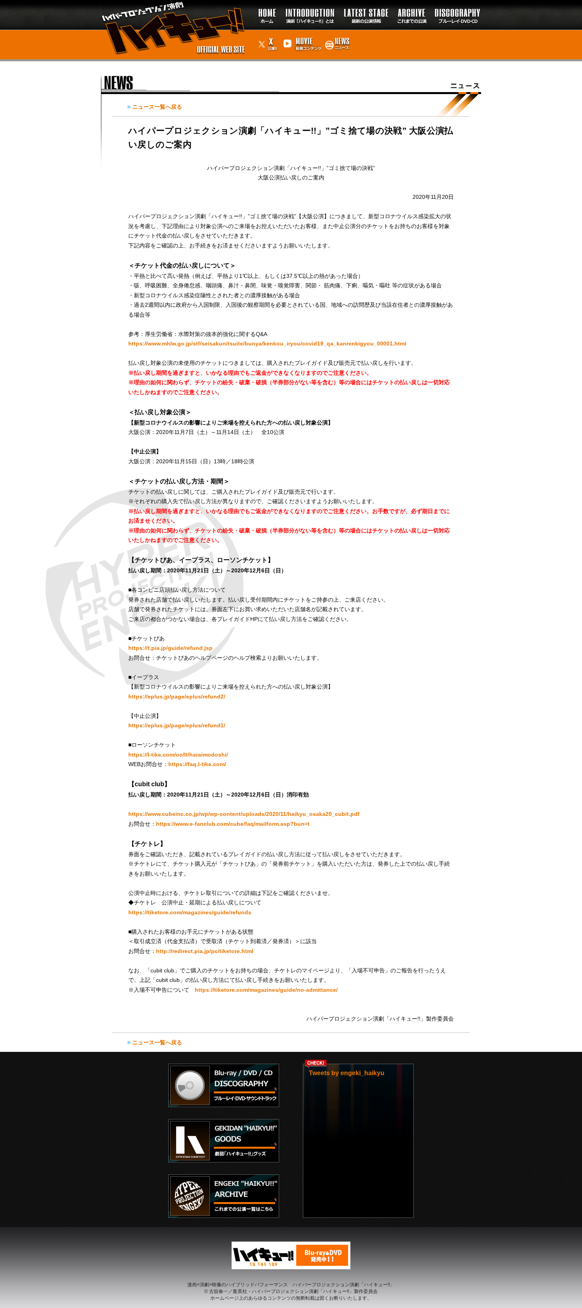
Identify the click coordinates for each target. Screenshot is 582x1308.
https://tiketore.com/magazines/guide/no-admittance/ (266, 990)
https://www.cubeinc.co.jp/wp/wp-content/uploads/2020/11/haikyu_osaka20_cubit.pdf (243, 814)
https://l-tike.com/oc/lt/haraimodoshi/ (178, 754)
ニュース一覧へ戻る (157, 107)
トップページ (265, 7)
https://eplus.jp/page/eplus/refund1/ (176, 725)
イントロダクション (310, 3)
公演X (263, 33)
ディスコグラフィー (455, 7)
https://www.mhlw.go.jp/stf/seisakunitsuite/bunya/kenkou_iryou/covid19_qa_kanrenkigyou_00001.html (267, 343)
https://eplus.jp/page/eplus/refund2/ (176, 696)
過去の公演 (411, 3)
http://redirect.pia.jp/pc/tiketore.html (204, 951)
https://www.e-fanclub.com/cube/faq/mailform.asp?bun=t (233, 824)
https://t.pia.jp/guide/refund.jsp (170, 648)
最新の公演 (366, 3)
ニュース (337, 33)
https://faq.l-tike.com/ (197, 764)
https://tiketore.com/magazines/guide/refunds (189, 912)
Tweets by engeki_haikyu (346, 1073)
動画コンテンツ (301, 37)
